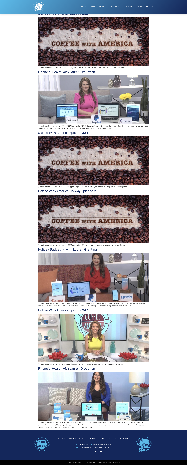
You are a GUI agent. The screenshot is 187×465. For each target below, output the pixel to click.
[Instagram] (90, 451)
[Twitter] (95, 451)
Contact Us (128, 7)
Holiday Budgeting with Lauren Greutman (68, 249)
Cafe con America (145, 7)
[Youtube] (100, 451)
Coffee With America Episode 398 (63, 14)
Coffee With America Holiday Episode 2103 (69, 191)
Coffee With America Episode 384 (63, 133)
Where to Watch (97, 7)
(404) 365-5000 (83, 444)
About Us (82, 7)
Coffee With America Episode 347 (63, 310)
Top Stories (114, 7)
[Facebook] (85, 451)
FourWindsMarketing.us (113, 462)
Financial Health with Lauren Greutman (66, 72)
